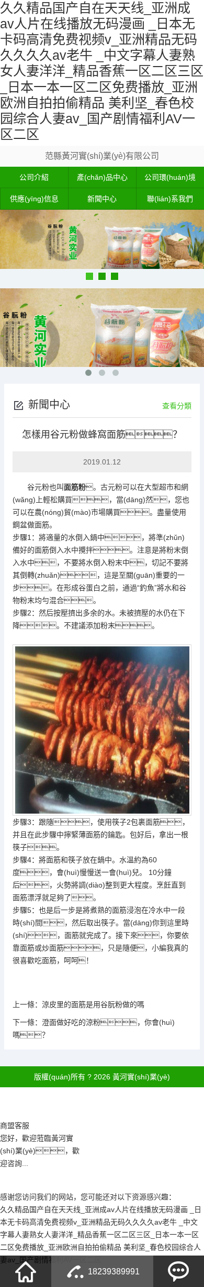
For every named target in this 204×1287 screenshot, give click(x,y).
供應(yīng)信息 (34, 198)
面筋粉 (75, 487)
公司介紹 (34, 177)
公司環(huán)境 (170, 177)
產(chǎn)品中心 (102, 177)
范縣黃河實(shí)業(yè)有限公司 (102, 156)
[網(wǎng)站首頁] (25, 1271)
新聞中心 (102, 198)
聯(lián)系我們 (170, 198)
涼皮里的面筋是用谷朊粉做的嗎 (93, 1004)
